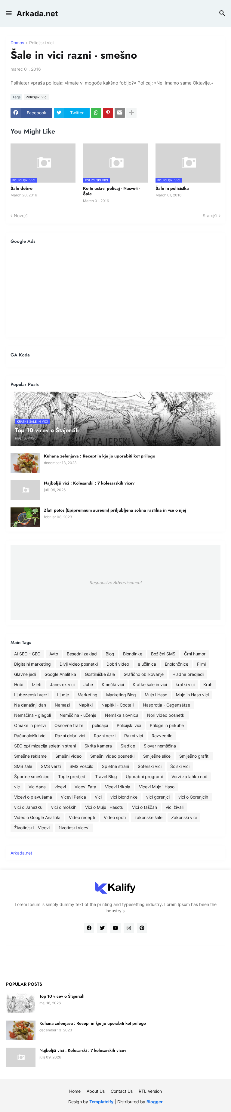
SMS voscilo (81, 766)
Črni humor (194, 653)
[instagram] (129, 928)
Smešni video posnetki (112, 756)
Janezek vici (62, 684)
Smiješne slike (157, 756)
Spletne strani (115, 766)
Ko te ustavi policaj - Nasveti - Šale (111, 191)
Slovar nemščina (160, 745)
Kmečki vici (113, 684)
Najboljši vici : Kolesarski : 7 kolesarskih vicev (89, 483)
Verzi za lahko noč (189, 776)
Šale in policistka (172, 188)
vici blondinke (123, 796)
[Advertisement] (115, 290)
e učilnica (147, 664)
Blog (110, 653)
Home (75, 1091)
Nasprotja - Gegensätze (166, 704)
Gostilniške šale (100, 674)
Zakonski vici (184, 817)
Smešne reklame (30, 756)
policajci (100, 725)
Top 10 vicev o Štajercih (62, 996)
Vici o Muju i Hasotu (104, 807)
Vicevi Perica (73, 796)
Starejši (210, 215)
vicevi (60, 786)
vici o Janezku (28, 807)
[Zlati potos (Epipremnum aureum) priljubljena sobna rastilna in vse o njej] (25, 517)
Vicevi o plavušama (33, 796)
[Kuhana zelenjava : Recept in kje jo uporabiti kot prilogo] (25, 463)
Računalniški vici (30, 735)
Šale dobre (21, 188)
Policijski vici (41, 43)
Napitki (86, 704)
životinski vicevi (73, 827)
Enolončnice (176, 664)
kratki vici (185, 684)
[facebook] (89, 928)
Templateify (101, 1101)
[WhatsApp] (96, 113)
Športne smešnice (31, 776)
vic (17, 786)
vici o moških (63, 807)
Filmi (201, 664)
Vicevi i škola (117, 786)
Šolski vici (179, 766)
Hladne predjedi (188, 674)
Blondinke (132, 653)
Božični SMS (163, 653)
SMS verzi (51, 766)
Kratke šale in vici (150, 684)
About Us (96, 1091)
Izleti (36, 684)
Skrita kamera (98, 745)
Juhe (88, 684)
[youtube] (115, 928)
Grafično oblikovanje (144, 674)
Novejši (21, 215)
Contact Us (122, 1091)
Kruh (207, 684)
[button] (8, 13)
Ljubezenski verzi (31, 694)
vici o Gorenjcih (193, 796)
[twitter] (102, 928)
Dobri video (117, 664)
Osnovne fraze (68, 725)
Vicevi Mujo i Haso (156, 786)
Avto (53, 653)
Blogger (154, 1101)
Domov (17, 43)
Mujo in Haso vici (192, 694)
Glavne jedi (25, 674)
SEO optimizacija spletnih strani (45, 745)
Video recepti (82, 817)
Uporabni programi (144, 776)
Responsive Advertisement (115, 582)
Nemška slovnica (121, 715)
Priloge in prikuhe (167, 725)
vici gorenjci (158, 796)
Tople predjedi (72, 776)
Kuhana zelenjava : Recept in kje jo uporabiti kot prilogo (99, 456)
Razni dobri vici (70, 735)
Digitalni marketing (32, 664)
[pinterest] (142, 928)
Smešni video (68, 756)
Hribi (18, 684)
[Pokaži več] (131, 113)
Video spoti (115, 817)
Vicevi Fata (85, 786)
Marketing (87, 694)
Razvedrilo (162, 735)
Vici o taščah (144, 807)
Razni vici (133, 735)
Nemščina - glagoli (32, 715)
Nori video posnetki (166, 715)
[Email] (120, 113)
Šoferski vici (150, 766)
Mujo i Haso (156, 694)
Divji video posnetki (79, 664)
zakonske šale (148, 817)
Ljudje (63, 694)
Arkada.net (37, 13)
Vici (98, 796)
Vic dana (37, 786)
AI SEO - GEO (27, 653)
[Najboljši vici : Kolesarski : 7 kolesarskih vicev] (25, 490)
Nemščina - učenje (78, 715)
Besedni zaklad (82, 653)
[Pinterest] (108, 113)
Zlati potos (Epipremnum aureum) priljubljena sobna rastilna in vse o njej (115, 510)
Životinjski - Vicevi (32, 827)
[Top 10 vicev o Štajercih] (20, 1003)
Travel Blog (106, 776)
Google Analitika (60, 674)
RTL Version (150, 1091)
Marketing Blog (121, 694)
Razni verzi (105, 735)
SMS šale (23, 766)
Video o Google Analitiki (37, 817)
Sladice (128, 745)
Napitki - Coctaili (117, 704)
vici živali (174, 807)
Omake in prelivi (30, 725)
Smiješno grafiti (194, 756)
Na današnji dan (30, 704)
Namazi (62, 704)
